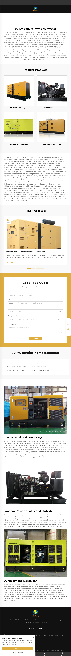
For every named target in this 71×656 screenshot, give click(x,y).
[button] (29, 268)
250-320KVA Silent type (19, 144)
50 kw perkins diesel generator (16, 367)
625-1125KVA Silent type (52, 144)
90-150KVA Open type (52, 108)
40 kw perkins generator (35, 363)
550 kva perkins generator (38, 367)
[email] (68, 334)
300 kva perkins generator (15, 363)
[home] (35, 8)
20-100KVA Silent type (18, 108)
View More (9, 262)
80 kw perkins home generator (17, 370)
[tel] (68, 325)
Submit (35, 338)
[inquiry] (68, 320)
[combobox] (12, 303)
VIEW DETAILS (18, 90)
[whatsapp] (68, 329)
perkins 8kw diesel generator (40, 370)
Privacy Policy (59, 650)
